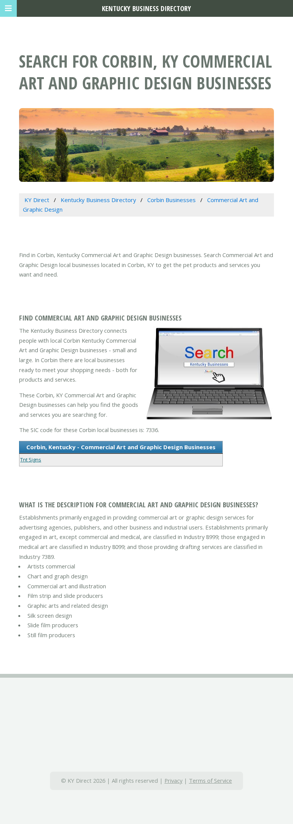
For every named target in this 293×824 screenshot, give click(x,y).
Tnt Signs (30, 459)
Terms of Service (210, 780)
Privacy (173, 780)
